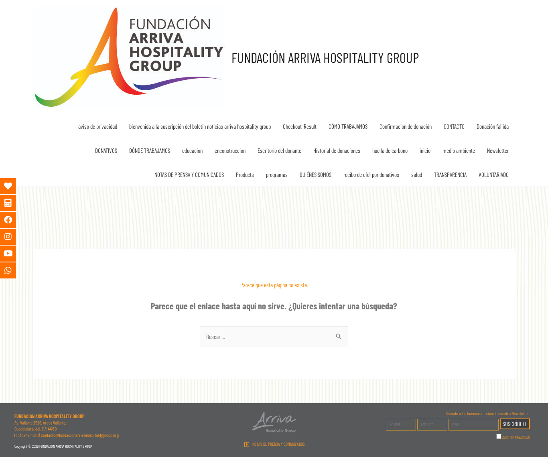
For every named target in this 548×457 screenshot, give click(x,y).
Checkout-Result (300, 126)
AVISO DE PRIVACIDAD (516, 437)
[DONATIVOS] (14, 186)
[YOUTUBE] (14, 254)
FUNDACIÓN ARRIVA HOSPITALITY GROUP (325, 57)
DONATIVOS (106, 150)
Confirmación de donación (406, 126)
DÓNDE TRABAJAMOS (149, 150)
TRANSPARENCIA (450, 174)
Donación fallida (493, 126)
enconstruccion (230, 150)
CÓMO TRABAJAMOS (348, 126)
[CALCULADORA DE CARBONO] (14, 203)
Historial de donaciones (336, 150)
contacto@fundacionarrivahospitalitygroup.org (80, 435)
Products (245, 174)
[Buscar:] (274, 336)
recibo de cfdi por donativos (371, 174)
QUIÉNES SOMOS (315, 174)
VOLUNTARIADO (494, 174)
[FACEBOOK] (14, 220)
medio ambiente (458, 150)
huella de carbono (390, 150)
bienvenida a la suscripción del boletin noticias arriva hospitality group (200, 126)
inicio (425, 150)
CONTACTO (454, 126)
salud (416, 174)
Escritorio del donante (279, 150)
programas (277, 174)
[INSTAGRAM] (14, 237)
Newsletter (498, 150)
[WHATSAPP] (14, 270)
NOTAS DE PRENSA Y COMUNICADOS (189, 174)
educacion (192, 150)
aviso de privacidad (97, 126)
